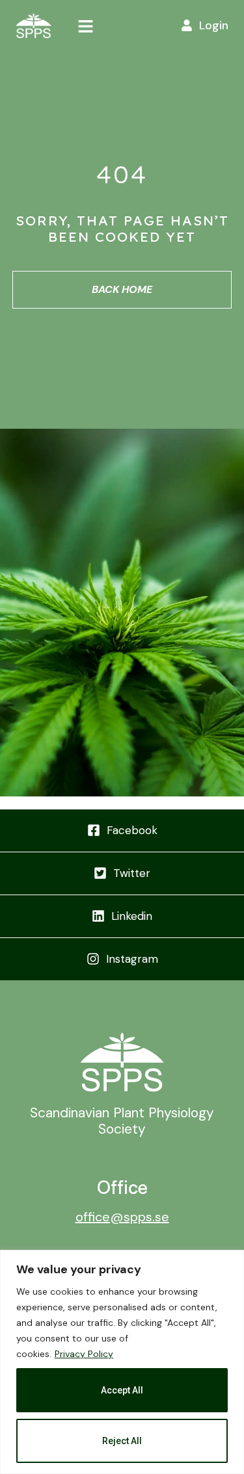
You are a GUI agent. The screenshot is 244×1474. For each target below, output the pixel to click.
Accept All (122, 1390)
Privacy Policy (84, 1354)
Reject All (122, 1441)
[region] (122, 1362)
